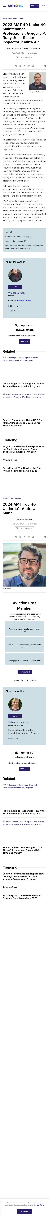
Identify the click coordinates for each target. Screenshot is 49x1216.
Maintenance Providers (13, 18)
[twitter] (24, 66)
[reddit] (28, 66)
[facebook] (16, 66)
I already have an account (24, 680)
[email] (33, 66)
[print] (45, 66)
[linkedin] (20, 66)
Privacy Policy (39, 1205)
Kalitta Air (37, 48)
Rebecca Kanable (24, 519)
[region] (24, 1207)
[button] (4, 5)
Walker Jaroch (14, 48)
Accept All (24, 1211)
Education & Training (12, 498)
